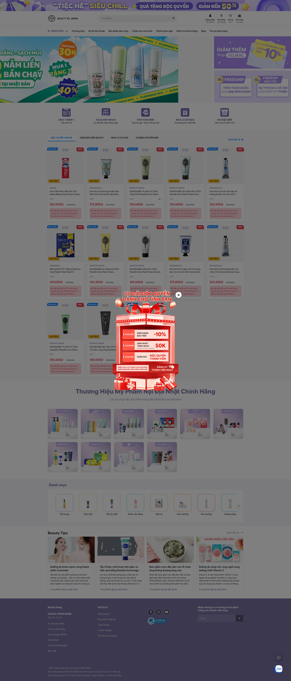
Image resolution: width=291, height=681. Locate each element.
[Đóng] (179, 295)
